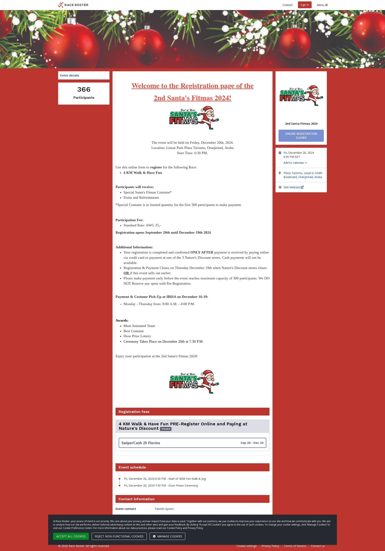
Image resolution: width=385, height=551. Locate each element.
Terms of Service (295, 546)
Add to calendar (294, 163)
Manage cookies (169, 536)
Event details (69, 75)
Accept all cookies (71, 536)
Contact (288, 5)
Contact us (318, 546)
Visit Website (292, 187)
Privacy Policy (270, 546)
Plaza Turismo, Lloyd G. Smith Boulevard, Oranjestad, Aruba (303, 175)
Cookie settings (247, 546)
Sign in (305, 5)
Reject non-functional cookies (119, 536)
